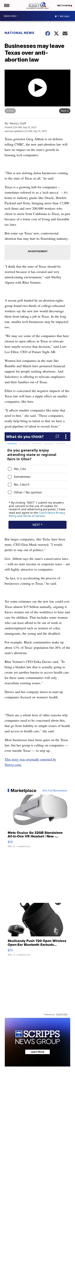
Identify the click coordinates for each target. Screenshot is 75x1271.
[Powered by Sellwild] (61, 1014)
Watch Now (64, 5)
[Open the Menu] (6, 5)
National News (19, 33)
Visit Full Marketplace (54, 790)
